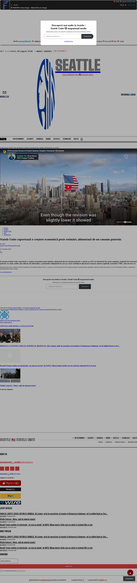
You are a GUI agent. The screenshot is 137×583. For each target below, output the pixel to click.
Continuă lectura (68, 41)
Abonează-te (87, 36)
